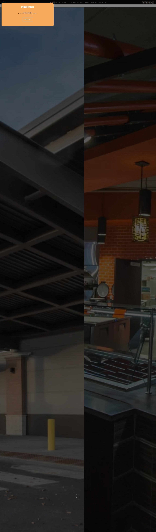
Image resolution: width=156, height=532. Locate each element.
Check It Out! (27, 19)
